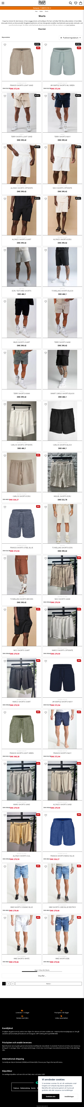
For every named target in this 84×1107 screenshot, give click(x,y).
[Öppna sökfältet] (70, 3)
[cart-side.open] (80, 3)
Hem (36, 11)
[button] (5, 45)
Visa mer (42, 29)
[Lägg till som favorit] (75, 3)
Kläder (41, 11)
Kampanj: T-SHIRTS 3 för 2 (42, 8)
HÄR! (43, 1074)
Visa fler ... (42, 976)
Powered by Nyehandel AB (42, 1106)
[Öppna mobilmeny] (3, 3)
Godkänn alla (50, 1096)
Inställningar (69, 1096)
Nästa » (48, 984)
